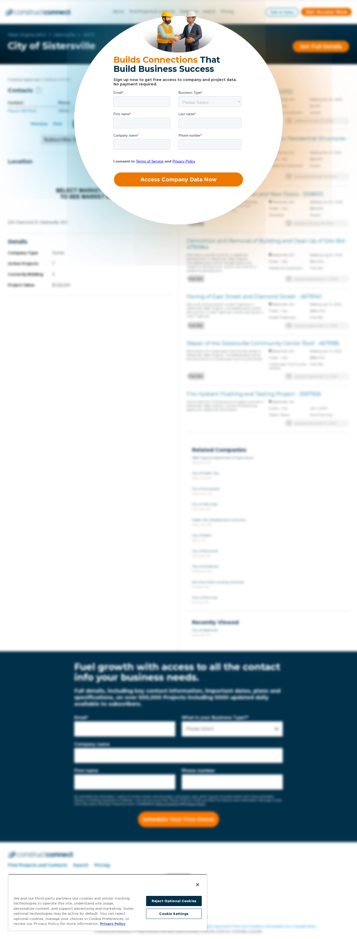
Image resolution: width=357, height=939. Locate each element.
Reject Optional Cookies (174, 901)
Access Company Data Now (178, 179)
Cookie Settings (173, 914)
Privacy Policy (112, 924)
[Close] (197, 884)
